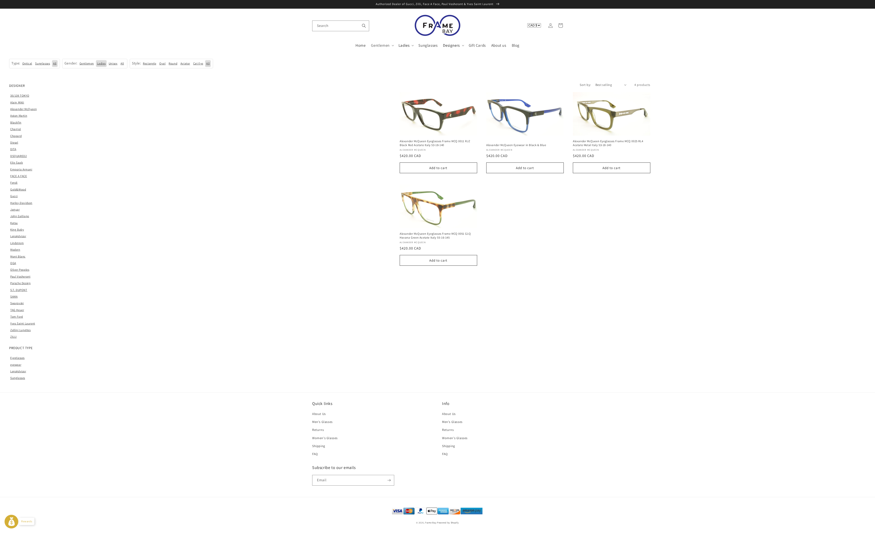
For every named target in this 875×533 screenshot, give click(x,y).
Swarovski (17, 303)
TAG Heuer (17, 310)
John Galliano (19, 216)
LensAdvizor (18, 236)
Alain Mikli (17, 102)
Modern (15, 250)
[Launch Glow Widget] (11, 521)
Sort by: (585, 85)
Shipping (318, 446)
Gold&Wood (18, 189)
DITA (13, 149)
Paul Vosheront (20, 276)
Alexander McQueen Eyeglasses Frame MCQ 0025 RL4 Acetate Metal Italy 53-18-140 (608, 143)
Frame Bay (430, 522)
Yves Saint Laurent (22, 323)
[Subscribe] (389, 480)
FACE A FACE (18, 176)
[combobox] (340, 26)
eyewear (15, 365)
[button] (317, 26)
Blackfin (15, 122)
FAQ (315, 454)
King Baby (17, 230)
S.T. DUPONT (18, 290)
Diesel (14, 142)
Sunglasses (17, 378)
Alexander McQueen (23, 109)
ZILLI (13, 337)
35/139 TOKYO (19, 96)
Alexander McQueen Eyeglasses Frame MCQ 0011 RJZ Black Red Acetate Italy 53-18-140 (435, 143)
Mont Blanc (18, 256)
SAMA (14, 297)
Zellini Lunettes (20, 330)
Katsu (14, 223)
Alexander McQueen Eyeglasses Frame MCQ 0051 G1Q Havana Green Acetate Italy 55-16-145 (435, 235)
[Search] (364, 26)
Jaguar (15, 209)
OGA (13, 263)
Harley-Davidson (21, 203)
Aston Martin (18, 116)
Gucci (14, 196)
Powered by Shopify (448, 522)
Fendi (14, 183)
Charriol (15, 129)
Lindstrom (17, 243)
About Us (319, 414)
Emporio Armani (21, 169)
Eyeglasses (17, 358)
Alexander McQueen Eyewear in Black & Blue (516, 145)
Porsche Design (20, 283)
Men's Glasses (322, 422)
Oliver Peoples (19, 270)
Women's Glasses (325, 438)
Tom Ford (16, 317)
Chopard (16, 136)
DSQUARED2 (18, 156)
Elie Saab (16, 163)
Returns (318, 430)
